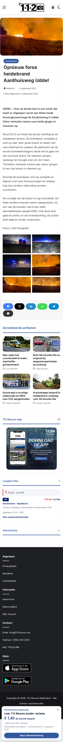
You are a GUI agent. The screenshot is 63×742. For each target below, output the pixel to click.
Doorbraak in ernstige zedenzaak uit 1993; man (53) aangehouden (16, 395)
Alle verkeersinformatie (15, 517)
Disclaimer (8, 573)
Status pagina (10, 606)
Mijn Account (9, 614)
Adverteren (8, 599)
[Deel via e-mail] (8, 313)
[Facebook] (8, 306)
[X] (19, 306)
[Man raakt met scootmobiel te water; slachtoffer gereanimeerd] (16, 344)
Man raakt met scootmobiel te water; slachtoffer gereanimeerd (15, 360)
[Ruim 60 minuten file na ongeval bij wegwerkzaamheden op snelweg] (46, 344)
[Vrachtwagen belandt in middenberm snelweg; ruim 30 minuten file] (46, 381)
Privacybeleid (9, 566)
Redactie (10, 88)
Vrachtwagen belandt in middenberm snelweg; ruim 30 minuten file (46, 395)
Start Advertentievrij (31, 735)
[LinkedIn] (31, 306)
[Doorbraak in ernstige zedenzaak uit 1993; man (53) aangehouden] (16, 381)
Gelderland (11, 61)
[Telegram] (54, 306)
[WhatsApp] (42, 306)
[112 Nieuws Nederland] (31, 7)
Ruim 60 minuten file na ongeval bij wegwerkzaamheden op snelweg (46, 360)
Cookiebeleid (9, 580)
